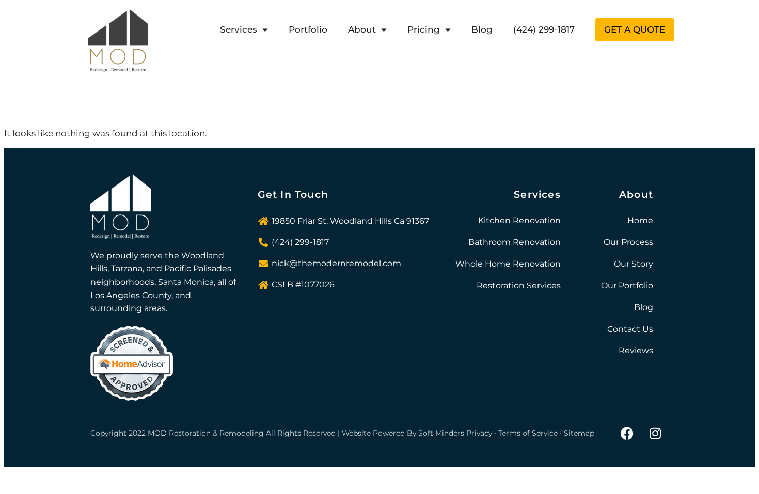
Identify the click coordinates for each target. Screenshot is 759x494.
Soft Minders (441, 433)
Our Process (628, 242)
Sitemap (579, 433)
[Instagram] (655, 433)
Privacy (479, 433)
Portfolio (308, 29)
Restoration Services (519, 285)
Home (640, 220)
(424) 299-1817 (544, 29)
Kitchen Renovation (519, 220)
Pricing (423, 29)
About (362, 29)
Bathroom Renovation (514, 242)
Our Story (633, 264)
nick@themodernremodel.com (336, 263)
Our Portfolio (627, 285)
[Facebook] (627, 433)
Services (238, 29)
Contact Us (630, 329)
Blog (482, 29)
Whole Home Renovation (508, 264)
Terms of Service (528, 433)
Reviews (636, 351)
